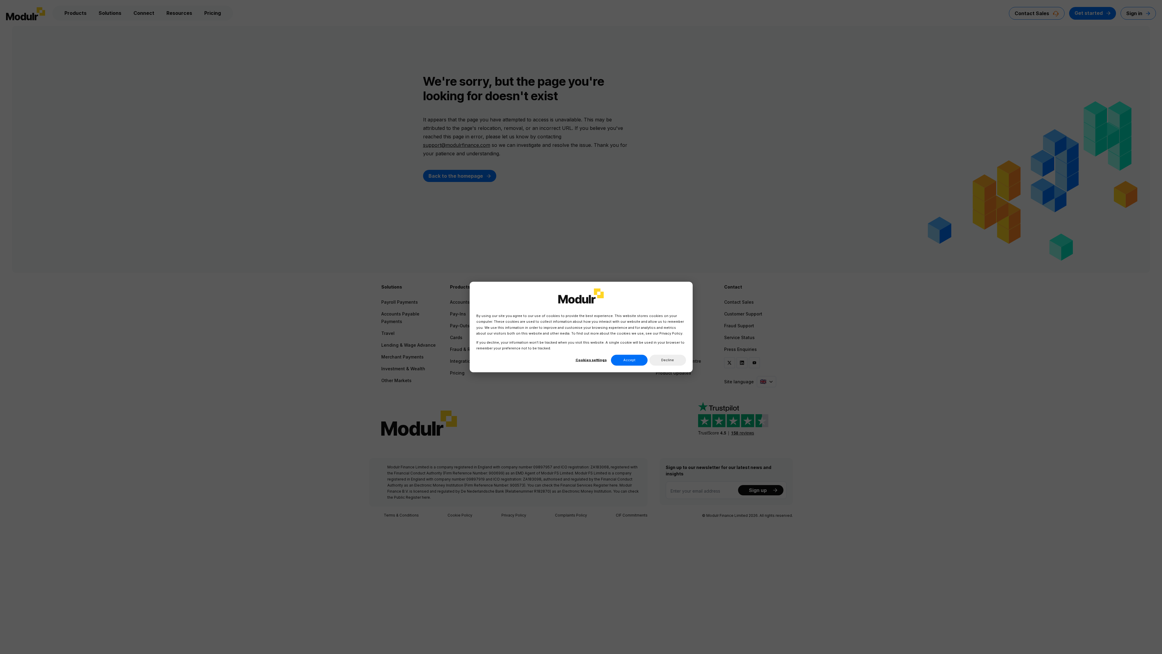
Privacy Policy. (671, 333)
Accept (629, 360)
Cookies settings (591, 360)
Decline (667, 360)
